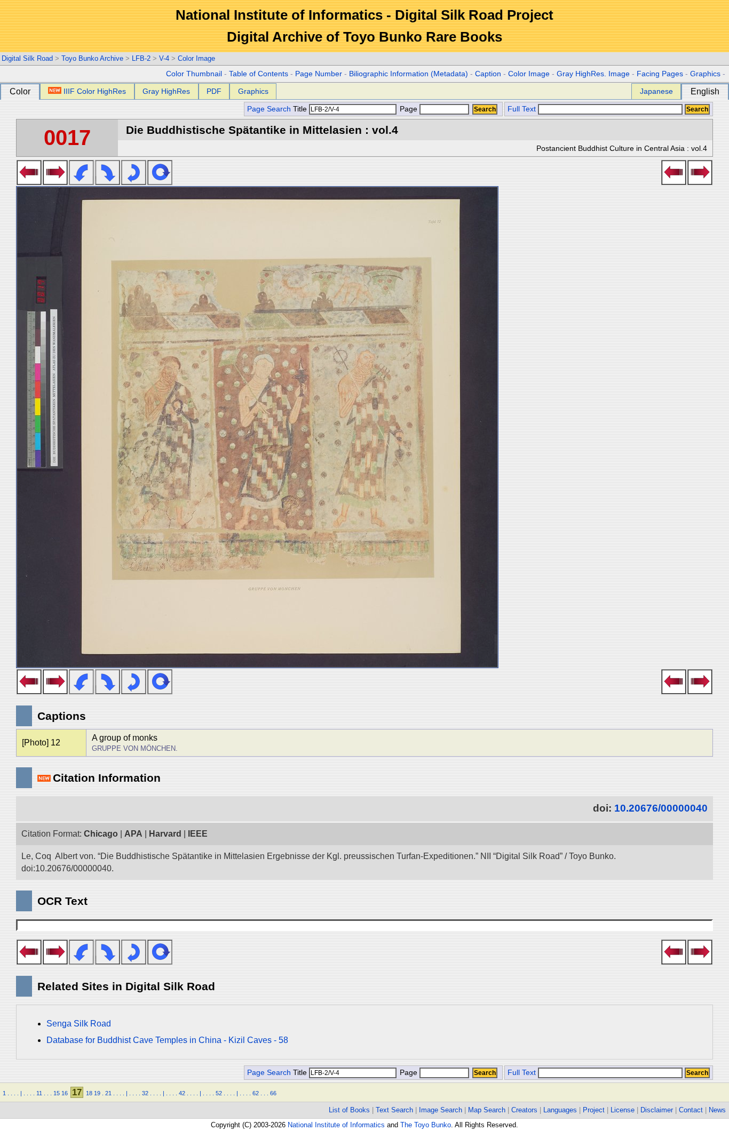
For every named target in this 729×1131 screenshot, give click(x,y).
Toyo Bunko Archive (92, 58)
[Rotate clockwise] (107, 182)
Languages (560, 1110)
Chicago (101, 833)
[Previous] (29, 182)
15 (56, 1093)
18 (89, 1093)
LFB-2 (141, 58)
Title (301, 109)
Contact (691, 1110)
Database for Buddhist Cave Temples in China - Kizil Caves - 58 (167, 1040)
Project (594, 1110)
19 (97, 1093)
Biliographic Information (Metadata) (408, 74)
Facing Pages (660, 74)
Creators (524, 1110)
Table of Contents (258, 74)
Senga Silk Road (78, 1023)
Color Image (196, 58)
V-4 (164, 58)
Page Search (269, 109)
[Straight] (159, 182)
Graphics (705, 74)
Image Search (440, 1110)
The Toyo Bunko (425, 1125)
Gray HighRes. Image (593, 74)
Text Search (394, 1110)
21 (108, 1093)
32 (145, 1093)
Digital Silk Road (27, 58)
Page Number (318, 74)
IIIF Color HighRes (95, 91)
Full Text (522, 109)
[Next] (55, 182)
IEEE (198, 833)
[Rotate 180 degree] (133, 182)
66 (273, 1093)
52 (219, 1093)
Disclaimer (656, 1110)
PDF (214, 91)
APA (133, 833)
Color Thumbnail (194, 74)
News (717, 1110)
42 (182, 1093)
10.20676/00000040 (661, 808)
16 (64, 1093)
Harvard (165, 833)
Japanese (656, 91)
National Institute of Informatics (336, 1125)
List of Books (349, 1110)
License (623, 1110)
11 (39, 1093)
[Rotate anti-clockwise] (81, 182)
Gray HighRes (166, 91)
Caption (488, 74)
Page (408, 109)
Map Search (486, 1110)
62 (255, 1093)
